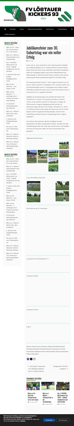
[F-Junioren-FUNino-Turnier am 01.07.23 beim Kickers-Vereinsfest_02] (53, 291)
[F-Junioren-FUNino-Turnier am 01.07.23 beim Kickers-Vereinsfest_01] (42, 299)
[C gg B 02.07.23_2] (62, 335)
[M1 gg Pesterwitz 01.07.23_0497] (64, 224)
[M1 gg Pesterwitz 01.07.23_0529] (42, 232)
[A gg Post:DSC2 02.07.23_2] (64, 266)
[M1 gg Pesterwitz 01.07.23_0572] (42, 240)
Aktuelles (13, 29)
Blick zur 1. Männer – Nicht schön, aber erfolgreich (13, 113)
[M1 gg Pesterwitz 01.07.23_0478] (32, 249)
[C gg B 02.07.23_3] (48, 335)
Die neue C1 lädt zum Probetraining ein (12, 129)
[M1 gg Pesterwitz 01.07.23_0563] (42, 224)
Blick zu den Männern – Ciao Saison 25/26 (11, 86)
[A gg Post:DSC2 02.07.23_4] (42, 266)
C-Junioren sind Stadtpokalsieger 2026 (11, 121)
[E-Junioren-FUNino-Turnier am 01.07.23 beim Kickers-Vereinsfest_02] (42, 317)
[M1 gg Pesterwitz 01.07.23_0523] (32, 215)
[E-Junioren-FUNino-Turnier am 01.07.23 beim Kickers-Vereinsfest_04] (53, 317)
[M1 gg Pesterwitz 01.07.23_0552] (64, 240)
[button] (28, 359)
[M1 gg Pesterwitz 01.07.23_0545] (42, 249)
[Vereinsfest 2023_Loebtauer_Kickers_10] (53, 145)
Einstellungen (63, 420)
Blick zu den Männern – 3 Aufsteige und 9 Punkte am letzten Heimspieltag (12, 96)
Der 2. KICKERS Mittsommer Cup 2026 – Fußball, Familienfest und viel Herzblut (62, 397)
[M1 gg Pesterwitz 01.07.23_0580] (32, 240)
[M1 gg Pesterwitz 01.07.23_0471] (53, 215)
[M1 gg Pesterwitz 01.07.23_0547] (53, 232)
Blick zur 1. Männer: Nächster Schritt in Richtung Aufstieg (12, 136)
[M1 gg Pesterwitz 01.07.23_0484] (32, 232)
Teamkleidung (62, 29)
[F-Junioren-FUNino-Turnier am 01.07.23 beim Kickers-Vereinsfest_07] (64, 291)
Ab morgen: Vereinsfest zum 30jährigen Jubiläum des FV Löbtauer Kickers (36, 368)
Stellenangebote (10, 34)
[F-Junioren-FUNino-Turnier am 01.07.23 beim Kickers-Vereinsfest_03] (32, 299)
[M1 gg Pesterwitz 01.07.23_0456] (42, 215)
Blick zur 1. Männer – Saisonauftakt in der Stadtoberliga (48, 397)
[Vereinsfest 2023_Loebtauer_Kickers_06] (42, 156)
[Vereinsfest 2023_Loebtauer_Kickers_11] (32, 156)
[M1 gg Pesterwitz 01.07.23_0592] (32, 224)
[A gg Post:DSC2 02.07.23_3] (32, 266)
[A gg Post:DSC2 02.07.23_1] (53, 266)
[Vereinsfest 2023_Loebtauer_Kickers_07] (64, 153)
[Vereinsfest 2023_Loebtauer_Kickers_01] (53, 153)
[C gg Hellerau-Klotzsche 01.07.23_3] (62, 196)
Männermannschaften (35, 29)
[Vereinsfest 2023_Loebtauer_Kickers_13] (32, 145)
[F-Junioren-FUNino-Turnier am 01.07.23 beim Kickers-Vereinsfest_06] (64, 283)
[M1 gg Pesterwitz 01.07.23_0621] (53, 240)
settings (22, 421)
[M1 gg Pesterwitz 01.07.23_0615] (53, 249)
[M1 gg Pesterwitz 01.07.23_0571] (64, 232)
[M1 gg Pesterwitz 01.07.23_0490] (64, 215)
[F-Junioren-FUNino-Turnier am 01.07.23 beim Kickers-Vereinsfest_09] (42, 291)
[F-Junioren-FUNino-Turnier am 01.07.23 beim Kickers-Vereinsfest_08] (42, 283)
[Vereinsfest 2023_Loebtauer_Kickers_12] (42, 145)
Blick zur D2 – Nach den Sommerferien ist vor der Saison (33, 396)
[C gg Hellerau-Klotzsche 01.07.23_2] (33, 197)
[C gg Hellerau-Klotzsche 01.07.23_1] (62, 185)
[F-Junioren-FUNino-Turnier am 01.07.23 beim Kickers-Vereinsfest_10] (32, 283)
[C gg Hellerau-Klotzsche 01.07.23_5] (33, 186)
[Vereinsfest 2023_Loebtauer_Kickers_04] (53, 164)
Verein (22, 29)
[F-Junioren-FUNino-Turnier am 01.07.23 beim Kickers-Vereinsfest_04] (32, 291)
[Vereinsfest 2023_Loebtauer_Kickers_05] (64, 145)
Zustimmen (49, 420)
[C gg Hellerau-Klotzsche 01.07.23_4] (48, 186)
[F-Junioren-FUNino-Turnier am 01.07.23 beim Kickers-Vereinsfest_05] (53, 283)
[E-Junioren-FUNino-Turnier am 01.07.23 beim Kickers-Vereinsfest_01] (64, 317)
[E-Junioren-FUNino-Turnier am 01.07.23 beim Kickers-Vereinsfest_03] (32, 317)
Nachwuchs (50, 29)
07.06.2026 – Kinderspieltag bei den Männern (12, 106)
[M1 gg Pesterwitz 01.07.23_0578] (53, 224)
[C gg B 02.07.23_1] (33, 335)
